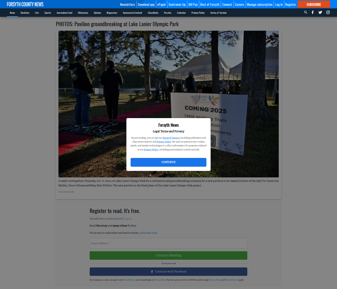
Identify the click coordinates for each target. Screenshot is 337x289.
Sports (47, 12)
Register (290, 4)
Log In (279, 4)
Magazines (112, 12)
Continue (168, 162)
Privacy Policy (164, 141)
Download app (146, 4)
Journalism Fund (64, 12)
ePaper (161, 4)
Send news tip (177, 4)
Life (37, 12)
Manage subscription (259, 4)
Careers (239, 4)
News (12, 12)
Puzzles (167, 12)
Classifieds (153, 12)
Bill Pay (193, 4)
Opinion (97, 12)
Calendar (181, 12)
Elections (25, 12)
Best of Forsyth (209, 4)
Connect (227, 4)
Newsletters (127, 4)
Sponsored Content (132, 12)
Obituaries (83, 12)
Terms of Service (171, 137)
